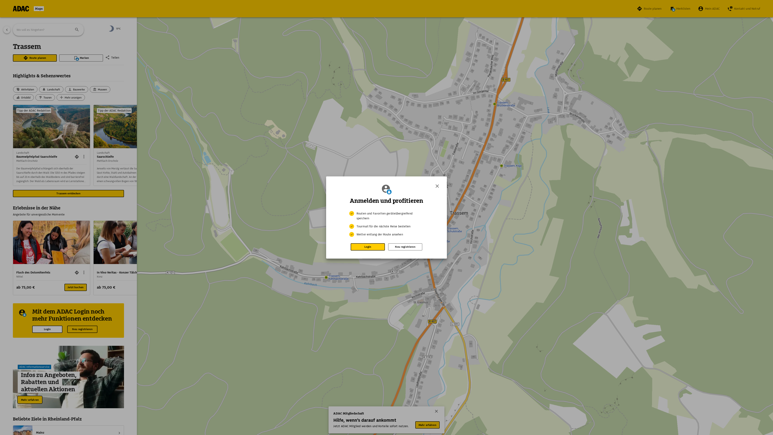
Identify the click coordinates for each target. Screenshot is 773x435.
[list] (386, 224)
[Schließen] (437, 186)
